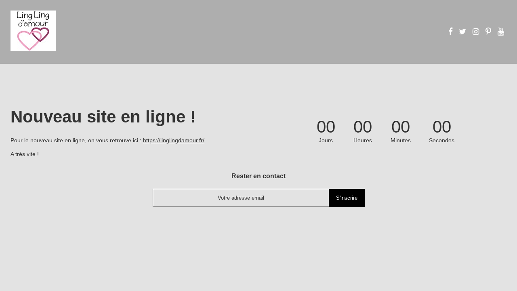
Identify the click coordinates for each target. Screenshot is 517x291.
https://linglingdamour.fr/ (173, 140)
